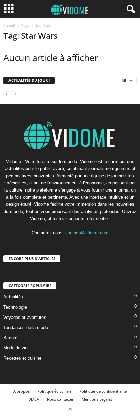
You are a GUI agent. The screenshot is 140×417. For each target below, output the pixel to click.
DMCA (33, 399)
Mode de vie (15, 347)
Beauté (10, 337)
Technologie (15, 307)
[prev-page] (6, 93)
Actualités (13, 297)
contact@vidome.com (86, 232)
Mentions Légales (97, 399)
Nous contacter (60, 399)
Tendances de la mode (25, 327)
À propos (21, 391)
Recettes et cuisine (22, 358)
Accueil (9, 25)
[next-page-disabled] (15, 93)
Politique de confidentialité (103, 391)
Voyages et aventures (24, 317)
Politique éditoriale (54, 391)
